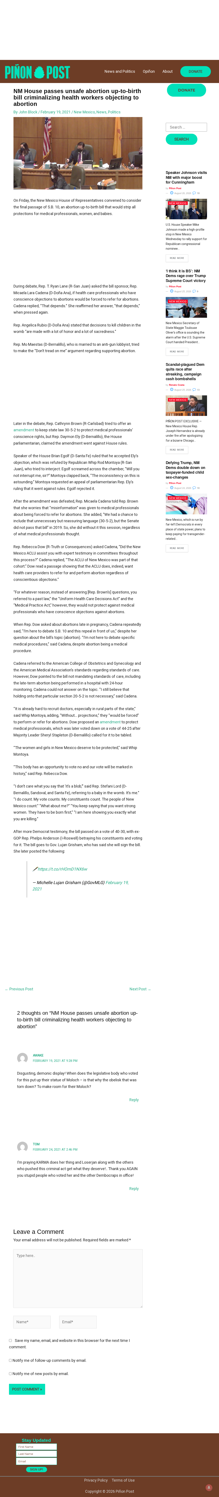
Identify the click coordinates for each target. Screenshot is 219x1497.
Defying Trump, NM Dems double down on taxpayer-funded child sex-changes (185, 470)
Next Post (140, 989)
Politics (114, 112)
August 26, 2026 (182, 193)
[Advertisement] (109, 30)
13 (198, 389)
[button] (195, 71)
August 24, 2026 (182, 488)
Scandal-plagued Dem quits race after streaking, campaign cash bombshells (185, 372)
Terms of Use (123, 1480)
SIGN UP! (36, 1469)
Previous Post (19, 989)
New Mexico (84, 112)
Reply (134, 1100)
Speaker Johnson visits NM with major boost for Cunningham (186, 177)
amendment (23, 430)
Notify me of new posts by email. (41, 1373)
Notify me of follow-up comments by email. (49, 1360)
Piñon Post (175, 188)
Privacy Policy (96, 1480)
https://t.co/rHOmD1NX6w (62, 869)
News (101, 112)
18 (198, 488)
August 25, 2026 (182, 291)
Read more (177, 258)
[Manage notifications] (209, 1487)
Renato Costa (176, 384)
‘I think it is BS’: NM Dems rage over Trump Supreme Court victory (186, 275)
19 (198, 193)
